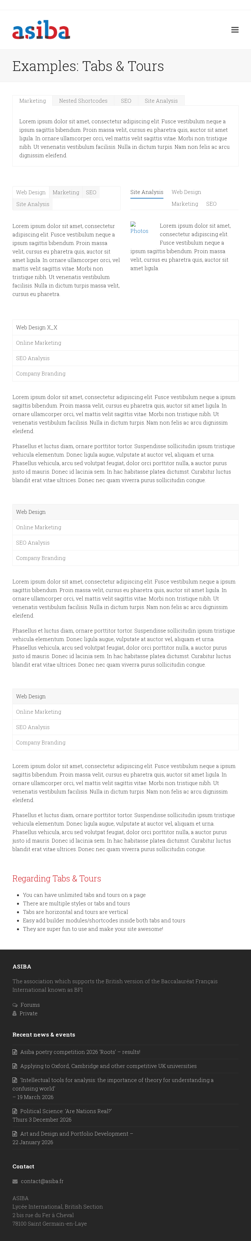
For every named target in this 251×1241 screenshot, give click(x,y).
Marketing (32, 100)
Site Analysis (161, 100)
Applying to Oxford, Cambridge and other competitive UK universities (108, 1065)
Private (29, 1013)
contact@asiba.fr (42, 1181)
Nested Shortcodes (83, 100)
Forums (30, 1004)
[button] (235, 29)
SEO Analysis (33, 358)
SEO (126, 100)
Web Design (31, 192)
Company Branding (40, 373)
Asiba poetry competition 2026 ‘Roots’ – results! (80, 1051)
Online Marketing (38, 342)
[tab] (33, 100)
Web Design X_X (36, 327)
